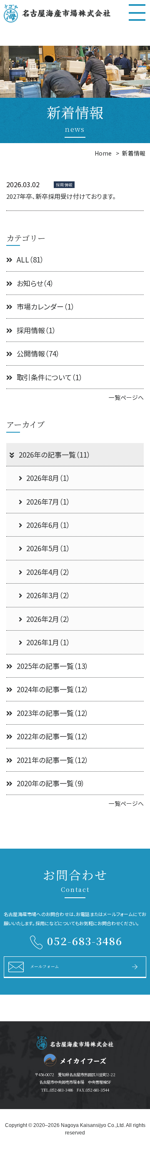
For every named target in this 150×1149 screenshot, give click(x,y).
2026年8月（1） (48, 478)
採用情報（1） (36, 330)
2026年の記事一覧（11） (55, 454)
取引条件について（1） (50, 377)
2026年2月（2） (48, 619)
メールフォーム (44, 966)
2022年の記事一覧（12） (53, 736)
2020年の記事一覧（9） (51, 783)
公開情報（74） (38, 353)
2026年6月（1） (48, 525)
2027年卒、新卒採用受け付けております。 (61, 196)
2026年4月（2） (48, 572)
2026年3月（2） (48, 595)
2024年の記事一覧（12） (53, 689)
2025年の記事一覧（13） (53, 666)
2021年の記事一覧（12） (53, 760)
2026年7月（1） (48, 501)
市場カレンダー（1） (46, 306)
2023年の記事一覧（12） (53, 713)
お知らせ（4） (35, 283)
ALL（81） (30, 259)
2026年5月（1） (48, 548)
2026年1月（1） (48, 642)
